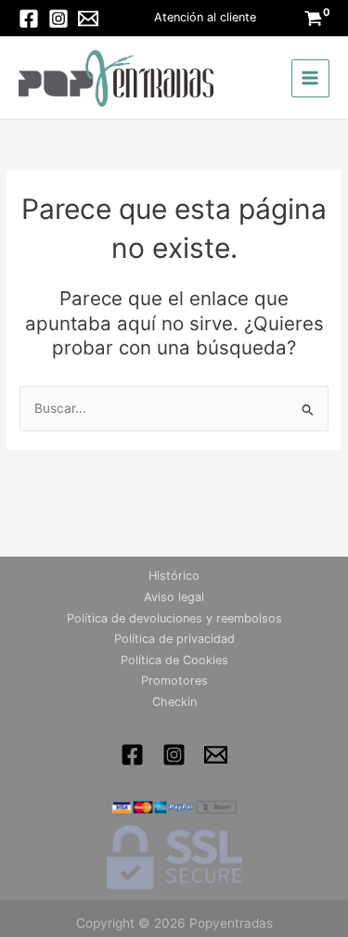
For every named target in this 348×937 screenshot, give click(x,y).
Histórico (174, 576)
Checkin (174, 702)
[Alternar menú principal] (310, 78)
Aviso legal (174, 597)
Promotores (174, 680)
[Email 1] (215, 754)
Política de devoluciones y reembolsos (174, 618)
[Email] (88, 18)
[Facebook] (29, 18)
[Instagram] (58, 18)
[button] (205, 18)
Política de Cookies (174, 660)
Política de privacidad (174, 639)
